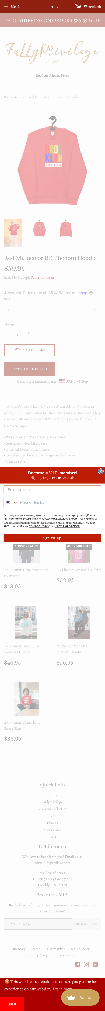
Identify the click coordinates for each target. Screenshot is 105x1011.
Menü (15, 6)
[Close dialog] (101, 471)
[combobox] (11, 502)
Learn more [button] (63, 989)
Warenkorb (92, 6)
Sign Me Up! (53, 538)
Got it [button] (12, 1004)
